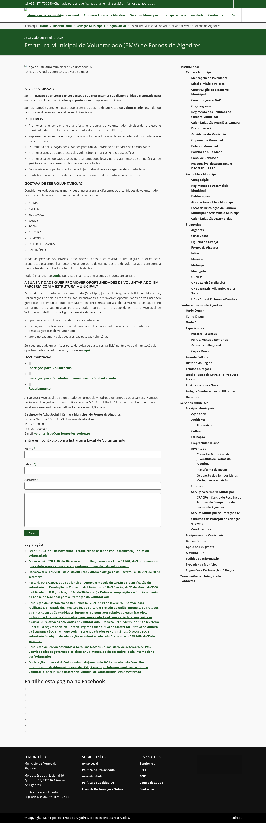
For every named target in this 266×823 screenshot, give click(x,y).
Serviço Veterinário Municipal (212, 492)
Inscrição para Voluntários (50, 368)
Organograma (201, 106)
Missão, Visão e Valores (208, 84)
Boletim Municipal (204, 146)
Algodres (197, 230)
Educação (198, 437)
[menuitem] (69, 15)
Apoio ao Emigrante (200, 547)
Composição (200, 180)
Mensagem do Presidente (209, 78)
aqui (55, 276)
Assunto (31, 480)
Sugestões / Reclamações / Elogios (210, 570)
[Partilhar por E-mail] (30, 731)
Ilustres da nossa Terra (202, 385)
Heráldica (193, 397)
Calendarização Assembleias (211, 219)
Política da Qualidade (206, 152)
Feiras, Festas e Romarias (209, 340)
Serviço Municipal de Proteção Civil (216, 513)
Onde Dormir (195, 322)
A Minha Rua (195, 553)
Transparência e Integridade (200, 576)
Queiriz (196, 277)
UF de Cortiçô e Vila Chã (208, 283)
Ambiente (198, 420)
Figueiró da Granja (204, 242)
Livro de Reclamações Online (104, 789)
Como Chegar (195, 316)
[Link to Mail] (238, 4)
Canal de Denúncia (204, 158)
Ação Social (199, 414)
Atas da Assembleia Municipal (213, 202)
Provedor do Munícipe (201, 565)
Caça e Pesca (200, 351)
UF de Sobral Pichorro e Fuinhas (214, 299)
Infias (195, 253)
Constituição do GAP (206, 100)
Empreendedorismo (205, 443)
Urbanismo (199, 486)
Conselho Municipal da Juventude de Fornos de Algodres (214, 459)
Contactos (187, 581)
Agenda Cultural (197, 357)
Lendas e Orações (198, 369)
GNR (143, 776)
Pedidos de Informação (202, 559)
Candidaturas (201, 529)
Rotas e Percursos (204, 334)
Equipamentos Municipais (204, 535)
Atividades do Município (208, 134)
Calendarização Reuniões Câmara (215, 123)
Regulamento (40, 388)
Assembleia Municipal (202, 174)
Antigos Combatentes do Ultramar (210, 391)
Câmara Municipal (199, 72)
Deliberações (200, 196)
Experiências (195, 328)
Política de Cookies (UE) (98, 783)
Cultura (196, 431)
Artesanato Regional (206, 345)
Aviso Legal (90, 763)
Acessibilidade (92, 776)
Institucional (189, 67)
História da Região (199, 363)
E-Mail (30, 464)
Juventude (198, 449)
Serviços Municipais (200, 408)
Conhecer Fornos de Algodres (201, 305)
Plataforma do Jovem (212, 470)
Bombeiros (147, 763)
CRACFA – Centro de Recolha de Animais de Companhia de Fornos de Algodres (219, 502)
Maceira (197, 259)
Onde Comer (195, 310)
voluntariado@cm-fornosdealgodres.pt (62, 433)
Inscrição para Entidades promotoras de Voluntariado (72, 378)
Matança (197, 265)
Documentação (202, 128)
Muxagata (198, 271)
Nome (29, 449)
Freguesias (193, 224)
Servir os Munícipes (194, 403)
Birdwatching (206, 425)
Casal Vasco (199, 236)
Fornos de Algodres (205, 248)
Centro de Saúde (151, 783)
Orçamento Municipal (207, 140)
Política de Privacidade (98, 770)
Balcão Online (196, 541)
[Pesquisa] (233, 15)
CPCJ (143, 770)
